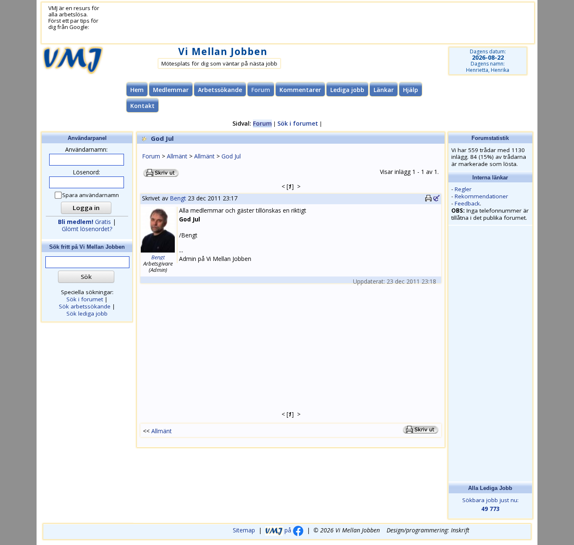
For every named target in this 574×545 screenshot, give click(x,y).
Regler (463, 189)
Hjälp (410, 90)
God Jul (231, 156)
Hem (137, 90)
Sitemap (244, 530)
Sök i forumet (297, 123)
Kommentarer (300, 90)
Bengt (178, 198)
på (288, 530)
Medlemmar (171, 90)
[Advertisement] (307, 23)
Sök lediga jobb (87, 313)
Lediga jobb (347, 90)
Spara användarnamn (90, 195)
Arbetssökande (220, 90)
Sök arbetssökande (85, 306)
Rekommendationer (481, 196)
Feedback (467, 203)
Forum (151, 156)
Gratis (84, 222)
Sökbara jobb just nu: (490, 504)
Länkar (384, 90)
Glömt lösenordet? (87, 229)
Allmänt (177, 156)
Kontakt (142, 106)
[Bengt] (158, 251)
